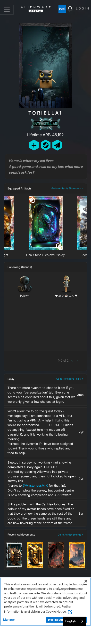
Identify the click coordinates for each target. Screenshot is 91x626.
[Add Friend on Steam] (45, 145)
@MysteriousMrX (35, 485)
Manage (9, 619)
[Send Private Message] (57, 145)
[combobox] (74, 621)
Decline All (55, 619)
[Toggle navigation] (7, 10)
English (70, 621)
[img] (62, 9)
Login (83, 8)
